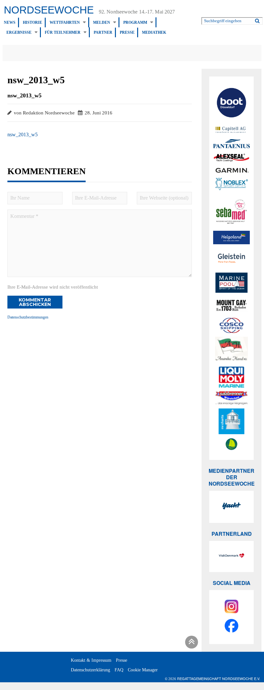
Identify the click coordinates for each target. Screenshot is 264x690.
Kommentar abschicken (35, 302)
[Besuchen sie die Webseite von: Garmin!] (231, 170)
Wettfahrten (65, 22)
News (9, 22)
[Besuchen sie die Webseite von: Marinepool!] (231, 283)
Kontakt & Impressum (91, 660)
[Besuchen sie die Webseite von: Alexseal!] (231, 157)
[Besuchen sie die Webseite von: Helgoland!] (231, 237)
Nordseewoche (49, 10)
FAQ (119, 670)
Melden (101, 22)
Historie (32, 22)
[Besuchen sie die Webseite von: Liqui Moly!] (231, 377)
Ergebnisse (19, 32)
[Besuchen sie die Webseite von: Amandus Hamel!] (231, 349)
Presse (127, 32)
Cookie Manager (143, 670)
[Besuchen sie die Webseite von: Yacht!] (231, 506)
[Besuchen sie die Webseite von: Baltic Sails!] (231, 444)
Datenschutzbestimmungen (27, 317)
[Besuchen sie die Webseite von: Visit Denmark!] (231, 556)
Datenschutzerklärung (90, 670)
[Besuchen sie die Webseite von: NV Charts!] (231, 421)
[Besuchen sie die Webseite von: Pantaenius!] (231, 143)
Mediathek (154, 32)
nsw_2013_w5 (22, 134)
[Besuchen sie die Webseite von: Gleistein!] (231, 258)
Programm (135, 22)
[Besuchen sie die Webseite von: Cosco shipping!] (231, 325)
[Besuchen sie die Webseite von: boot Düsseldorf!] (231, 103)
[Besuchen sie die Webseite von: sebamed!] (231, 211)
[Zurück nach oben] (190, 643)
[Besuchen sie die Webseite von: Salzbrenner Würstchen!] (231, 398)
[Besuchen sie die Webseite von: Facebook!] (231, 626)
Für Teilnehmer (62, 32)
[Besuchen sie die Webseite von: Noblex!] (231, 185)
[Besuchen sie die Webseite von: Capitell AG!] (231, 130)
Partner (103, 32)
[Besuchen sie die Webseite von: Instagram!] (231, 607)
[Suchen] (257, 19)
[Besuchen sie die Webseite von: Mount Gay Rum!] (231, 306)
